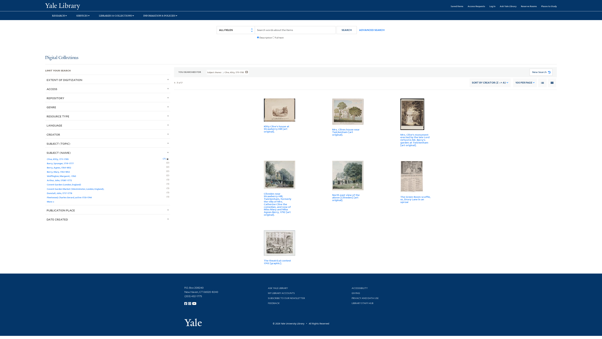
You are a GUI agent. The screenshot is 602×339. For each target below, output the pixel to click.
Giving (356, 293)
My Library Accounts (281, 293)
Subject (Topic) (58, 143)
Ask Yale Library (508, 6)
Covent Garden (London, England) (64, 184)
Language (54, 125)
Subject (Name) (59, 153)
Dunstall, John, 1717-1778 (59, 193)
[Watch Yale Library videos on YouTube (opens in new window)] (194, 303)
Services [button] (82, 15)
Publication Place (61, 210)
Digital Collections (61, 57)
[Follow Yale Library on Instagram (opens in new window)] (189, 303)
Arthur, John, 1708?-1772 (59, 180)
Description (265, 37)
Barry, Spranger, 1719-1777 (60, 163)
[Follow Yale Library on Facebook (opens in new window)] (185, 303)
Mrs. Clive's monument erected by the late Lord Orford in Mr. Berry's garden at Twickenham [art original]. (415, 140)
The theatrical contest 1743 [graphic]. (277, 262)
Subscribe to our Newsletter (286, 298)
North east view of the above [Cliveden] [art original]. (346, 197)
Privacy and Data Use (365, 298)
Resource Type (58, 116)
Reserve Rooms (529, 6)
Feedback (274, 303)
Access (52, 89)
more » (50, 201)
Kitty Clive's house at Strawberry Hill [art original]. (276, 129)
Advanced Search (372, 30)
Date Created (57, 219)
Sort (489, 82)
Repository (55, 98)
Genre (51, 107)
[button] (347, 30)
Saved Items (457, 6)
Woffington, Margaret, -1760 (61, 176)
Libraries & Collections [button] (115, 15)
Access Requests (476, 6)
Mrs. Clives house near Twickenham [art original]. (346, 132)
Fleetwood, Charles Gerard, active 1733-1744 (69, 197)
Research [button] (58, 15)
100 (523, 82)
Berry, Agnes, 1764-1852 (59, 167)
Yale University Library (83, 6)
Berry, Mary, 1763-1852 (58, 171)
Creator (53, 134)
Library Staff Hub (362, 303)
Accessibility (360, 288)
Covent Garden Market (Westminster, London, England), (75, 188)
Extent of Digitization (64, 80)
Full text (279, 37)
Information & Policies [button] (159, 15)
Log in (492, 6)
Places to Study (549, 6)
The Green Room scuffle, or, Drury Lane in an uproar (415, 199)
